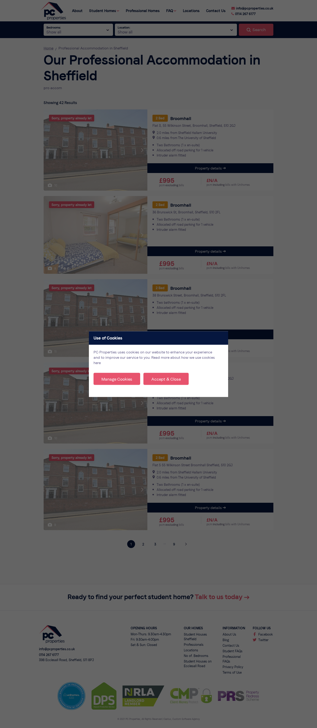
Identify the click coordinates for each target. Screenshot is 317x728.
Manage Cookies (116, 378)
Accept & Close (166, 378)
